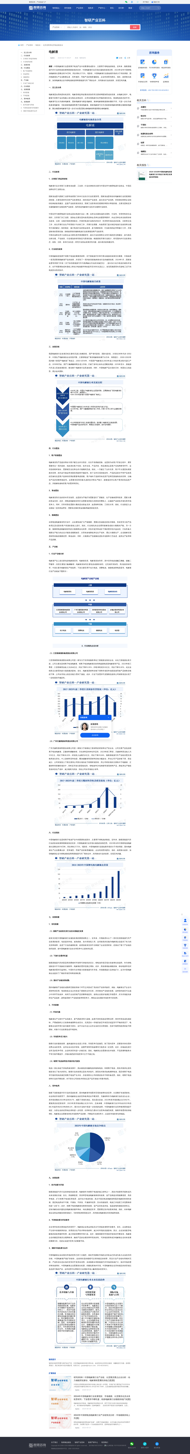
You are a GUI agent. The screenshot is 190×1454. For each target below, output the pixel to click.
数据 (130, 8)
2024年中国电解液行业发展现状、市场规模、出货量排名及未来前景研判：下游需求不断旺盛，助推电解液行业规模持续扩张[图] (102, 1397)
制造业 (38, 45)
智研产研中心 (93, 1442)
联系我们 (104, 1442)
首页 (22, 45)
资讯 (112, 8)
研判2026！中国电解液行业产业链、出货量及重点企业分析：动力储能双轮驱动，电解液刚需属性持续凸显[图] (102, 1379)
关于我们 (146, 2)
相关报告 (141, 165)
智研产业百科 (80, 1442)
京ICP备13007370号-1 (96, 1445)
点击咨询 (95, 735)
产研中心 (101, 8)
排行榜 (121, 8)
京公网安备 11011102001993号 (116, 1445)
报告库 (90, 8)
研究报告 (67, 8)
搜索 (135, 27)
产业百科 (79, 8)
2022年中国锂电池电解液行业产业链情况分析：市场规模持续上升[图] (102, 1416)
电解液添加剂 (112, 591)
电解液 (52, 58)
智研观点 (55, 8)
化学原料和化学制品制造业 (53, 45)
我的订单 (156, 2)
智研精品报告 (66, 1442)
